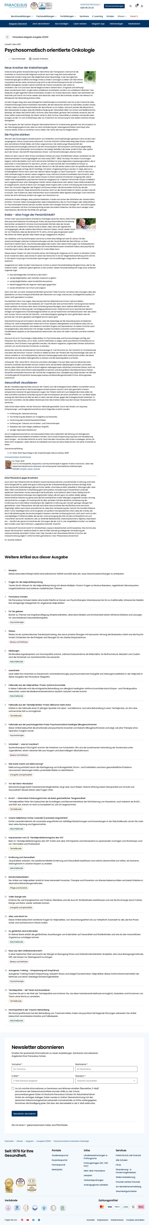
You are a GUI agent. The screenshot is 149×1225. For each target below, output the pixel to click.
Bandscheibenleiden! (19, 877)
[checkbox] (13, 1088)
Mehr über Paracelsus (94, 1170)
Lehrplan (88, 1175)
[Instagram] (22, 1220)
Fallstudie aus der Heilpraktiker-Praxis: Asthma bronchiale (37, 685)
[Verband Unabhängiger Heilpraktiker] (17, 1208)
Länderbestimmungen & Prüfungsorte (95, 1157)
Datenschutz (117, 1220)
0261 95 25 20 (87, 7)
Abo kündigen (61, 23)
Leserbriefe (14, 670)
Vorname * (17, 1064)
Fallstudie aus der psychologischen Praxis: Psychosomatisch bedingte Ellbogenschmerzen (53, 724)
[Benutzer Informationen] (142, 6)
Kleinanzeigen (116, 23)
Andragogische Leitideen (96, 1184)
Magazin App (98, 23)
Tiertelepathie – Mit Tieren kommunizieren (29, 990)
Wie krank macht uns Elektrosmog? (26, 763)
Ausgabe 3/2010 (44, 1141)
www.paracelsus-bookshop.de (18, 457)
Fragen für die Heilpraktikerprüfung (26, 582)
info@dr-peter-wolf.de (30, 469)
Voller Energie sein (17, 896)
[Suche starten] (130, 6)
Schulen (110, 16)
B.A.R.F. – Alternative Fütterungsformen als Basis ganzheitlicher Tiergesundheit (47, 798)
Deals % (134, 16)
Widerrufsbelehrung (125, 1177)
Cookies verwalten (135, 1220)
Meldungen (14, 650)
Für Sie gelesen (16, 611)
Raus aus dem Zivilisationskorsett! (25, 950)
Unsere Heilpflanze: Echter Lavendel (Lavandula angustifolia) (38, 818)
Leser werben (80, 23)
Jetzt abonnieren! (41, 23)
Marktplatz (57, 1169)
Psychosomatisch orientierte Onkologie (71, 1141)
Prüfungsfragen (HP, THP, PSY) (96, 1164)
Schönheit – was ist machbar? (24, 744)
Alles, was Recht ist (18, 916)
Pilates (12, 631)
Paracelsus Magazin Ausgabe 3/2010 (30, 37)
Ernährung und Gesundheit (22, 857)
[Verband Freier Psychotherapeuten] (8, 1208)
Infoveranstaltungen (114, 6)
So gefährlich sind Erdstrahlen (23, 931)
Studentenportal (60, 1155)
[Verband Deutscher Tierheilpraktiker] (26, 1208)
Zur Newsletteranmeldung (128, 1186)
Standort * (80, 1076)
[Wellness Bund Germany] (44, 1208)
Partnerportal (58, 1164)
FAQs (118, 1164)
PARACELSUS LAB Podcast (128, 1155)
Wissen (20, 1141)
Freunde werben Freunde (128, 1181)
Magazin (29, 1141)
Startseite (9, 1141)
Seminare (84, 16)
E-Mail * (15, 1076)
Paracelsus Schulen (18, 596)
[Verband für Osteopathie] (35, 1208)
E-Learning (97, 16)
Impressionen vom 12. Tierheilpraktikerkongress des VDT (36, 837)
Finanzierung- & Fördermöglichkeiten (126, 1171)
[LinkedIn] (39, 1220)
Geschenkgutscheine (126, 1191)
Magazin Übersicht (18, 23)
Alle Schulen (122, 1160)
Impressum (102, 1220)
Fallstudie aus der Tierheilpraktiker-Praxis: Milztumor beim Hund (40, 704)
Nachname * (81, 1064)
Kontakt (91, 1220)
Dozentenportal (59, 1160)
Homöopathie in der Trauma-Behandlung (29, 1009)
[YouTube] (27, 1220)
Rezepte (13, 570)
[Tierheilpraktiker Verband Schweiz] (53, 1208)
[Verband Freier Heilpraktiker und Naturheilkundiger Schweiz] (62, 1208)
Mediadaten (134, 23)
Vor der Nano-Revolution (21, 783)
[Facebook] (33, 1220)
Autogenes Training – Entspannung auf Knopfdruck (34, 970)
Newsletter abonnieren (24, 1113)
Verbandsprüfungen (93, 1180)
